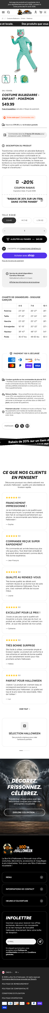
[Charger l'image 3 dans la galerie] (24, 79)
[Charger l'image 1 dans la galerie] (6, 79)
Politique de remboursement (15, 984)
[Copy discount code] (41, 200)
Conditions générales (30, 249)
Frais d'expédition (9, 109)
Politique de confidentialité (15, 989)
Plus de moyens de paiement (13, 261)
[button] (3, 12)
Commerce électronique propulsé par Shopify (19, 979)
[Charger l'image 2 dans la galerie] (15, 79)
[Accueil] (3, 18)
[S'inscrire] (40, 941)
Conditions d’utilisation (13, 993)
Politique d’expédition (12, 998)
